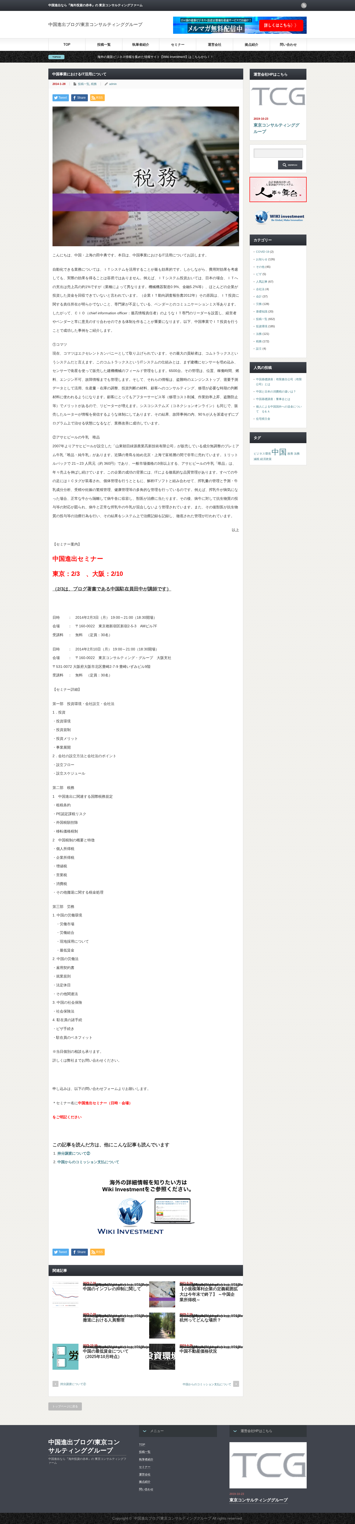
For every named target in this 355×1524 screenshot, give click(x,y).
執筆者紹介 (140, 44)
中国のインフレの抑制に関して (112, 1289)
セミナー (178, 44)
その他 (260, 266)
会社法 (260, 289)
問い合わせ (288, 44)
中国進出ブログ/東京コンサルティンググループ (95, 24)
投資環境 (261, 326)
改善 (290, 453)
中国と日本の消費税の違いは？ (276, 391)
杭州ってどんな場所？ (200, 1320)
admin (113, 83)
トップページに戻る (65, 1406)
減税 (256, 459)
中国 (279, 452)
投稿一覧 (104, 44)
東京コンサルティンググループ (276, 128)
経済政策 (266, 459)
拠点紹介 (251, 44)
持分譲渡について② (73, 1153)
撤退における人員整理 (103, 1320)
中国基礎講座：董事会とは (273, 399)
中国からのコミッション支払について (88, 1162)
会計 (259, 296)
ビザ (259, 274)
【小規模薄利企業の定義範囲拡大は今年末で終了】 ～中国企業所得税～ (209, 1294)
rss (304, 5)
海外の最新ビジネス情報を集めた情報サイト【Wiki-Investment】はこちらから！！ (112, 57)
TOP (66, 44)
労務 (259, 303)
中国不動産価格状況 (198, 1351)
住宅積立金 (263, 418)
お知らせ (261, 259)
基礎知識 (261, 311)
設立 (259, 348)
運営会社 (214, 44)
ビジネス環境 (262, 453)
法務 (259, 333)
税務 (94, 83)
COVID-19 (262, 251)
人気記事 (261, 281)
